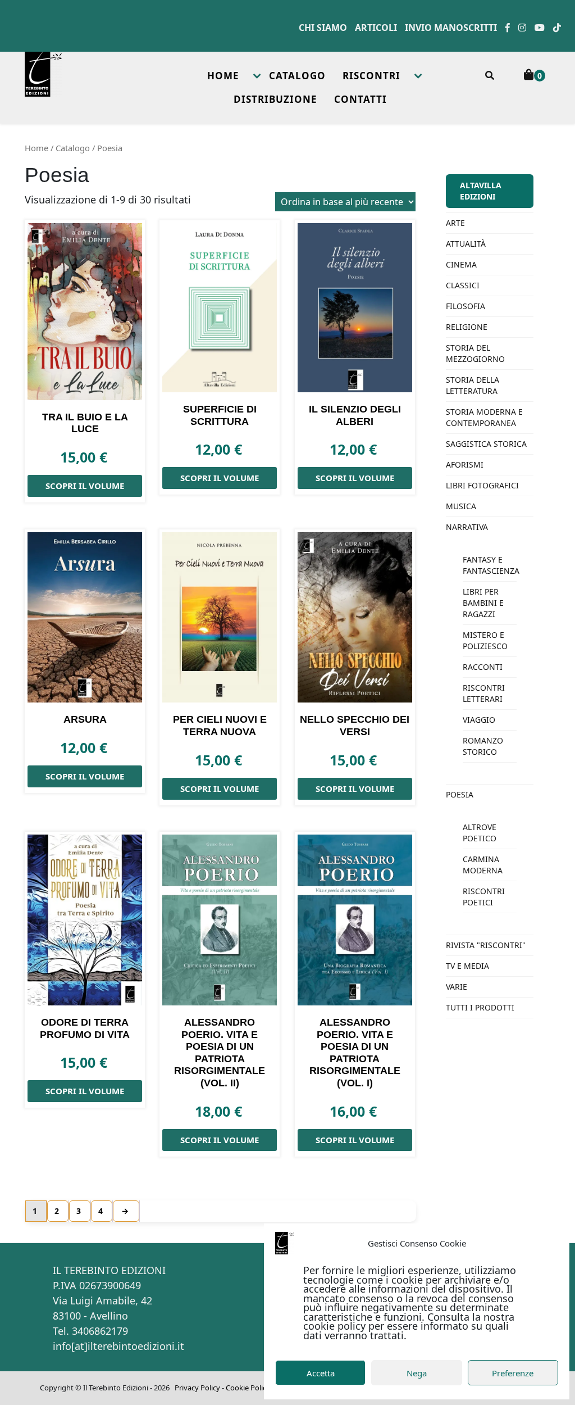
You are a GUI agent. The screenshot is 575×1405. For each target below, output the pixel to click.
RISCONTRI (371, 75)
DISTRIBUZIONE (275, 99)
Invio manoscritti (451, 27)
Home (36, 147)
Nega (417, 1373)
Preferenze (512, 1373)
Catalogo (73, 147)
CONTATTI (360, 99)
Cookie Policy (248, 1388)
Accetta (321, 1373)
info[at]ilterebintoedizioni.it (118, 1346)
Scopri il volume (84, 485)
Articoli (376, 27)
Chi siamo (323, 27)
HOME (223, 75)
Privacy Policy (197, 1388)
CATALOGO (297, 75)
